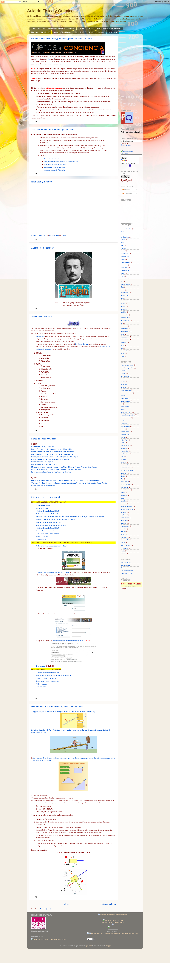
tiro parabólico (125, 545)
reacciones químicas (127, 368)
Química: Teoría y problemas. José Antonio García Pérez (78, 480)
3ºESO (81, 28)
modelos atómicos (126, 506)
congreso (124, 265)
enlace (123, 456)
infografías (124, 295)
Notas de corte (40, 666)
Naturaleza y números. (41, 182)
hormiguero (124, 292)
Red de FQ (112, 32)
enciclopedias (125, 284)
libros (123, 304)
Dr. (82, 344)
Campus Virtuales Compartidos (46, 531)
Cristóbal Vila (54, 235)
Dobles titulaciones (42, 536)
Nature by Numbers (38, 235)
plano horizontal (126, 412)
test (122, 348)
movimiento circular (127, 509)
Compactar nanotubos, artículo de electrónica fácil (61, 161)
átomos (123, 554)
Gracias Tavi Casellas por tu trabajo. (83, 711)
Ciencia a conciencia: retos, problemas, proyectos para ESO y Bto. (62, 39)
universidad (124, 351)
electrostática (125, 454)
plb (122, 323)
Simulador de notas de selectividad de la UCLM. (52, 572)
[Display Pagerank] (91, 940)
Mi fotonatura (125, 565)
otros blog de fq (126, 320)
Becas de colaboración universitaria (47, 673)
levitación (124, 495)
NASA (123, 240)
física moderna (125, 484)
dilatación (124, 448)
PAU (122, 242)
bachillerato (124, 254)
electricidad (124, 451)
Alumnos (101, 32)
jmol (122, 298)
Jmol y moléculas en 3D (42, 317)
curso (122, 273)
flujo (122, 479)
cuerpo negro (125, 445)
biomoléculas (125, 432)
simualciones (125, 337)
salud (122, 334)
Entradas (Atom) (45, 909)
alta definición (125, 426)
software (123, 342)
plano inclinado (126, 390)
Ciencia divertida (126, 229)
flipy (122, 287)
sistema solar (125, 540)
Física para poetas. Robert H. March (45, 464)
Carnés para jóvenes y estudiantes (47, 534)
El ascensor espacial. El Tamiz (55, 167)
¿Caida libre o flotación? (42, 248)
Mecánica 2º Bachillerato (84, 32)
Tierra (123, 370)
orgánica (123, 515)
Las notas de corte (42, 508)
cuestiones (124, 268)
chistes (123, 259)
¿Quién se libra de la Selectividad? (47, 511)
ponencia (124, 326)
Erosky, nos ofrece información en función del (71, 641)
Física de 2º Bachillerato (40, 32)
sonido (123, 542)
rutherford (124, 537)
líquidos (123, 501)
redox (123, 534)
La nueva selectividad (43, 505)
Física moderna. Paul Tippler (42, 462)
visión (123, 551)
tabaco (123, 345)
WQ (122, 245)
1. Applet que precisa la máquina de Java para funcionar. (51, 711)
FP (122, 234)
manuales (124, 309)
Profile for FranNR (119, 922)
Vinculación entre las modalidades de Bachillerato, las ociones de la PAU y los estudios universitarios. (70, 517)
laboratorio (124, 301)
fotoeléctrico (125, 482)
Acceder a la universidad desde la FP (48, 522)
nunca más (124, 315)
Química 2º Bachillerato (62, 32)
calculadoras (125, 256)
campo (123, 437)
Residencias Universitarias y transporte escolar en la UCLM (56, 519)
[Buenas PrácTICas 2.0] (130, 153)
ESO (122, 231)
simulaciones (125, 340)
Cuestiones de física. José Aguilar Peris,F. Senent (50, 459)
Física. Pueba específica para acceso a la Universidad (51, 449)
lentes (123, 493)
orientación (124, 317)
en (121, 281)
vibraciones (124, 548)
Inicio (66, 903)
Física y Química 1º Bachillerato (109, 28)
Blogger (108, 946)
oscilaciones (125, 518)
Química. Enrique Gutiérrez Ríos (43, 480)
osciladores (124, 520)
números (123, 512)
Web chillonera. (126, 568)
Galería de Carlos (126, 573)
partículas (124, 523)
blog (49, 59)
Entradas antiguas (108, 903)
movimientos (125, 379)
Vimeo (64, 235)
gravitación (124, 487)
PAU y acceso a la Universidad (45, 497)
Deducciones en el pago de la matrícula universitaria (53, 675)
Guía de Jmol (40, 336)
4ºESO (90, 28)
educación (124, 279)
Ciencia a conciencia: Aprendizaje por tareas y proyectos (53, 28)
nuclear (123, 409)
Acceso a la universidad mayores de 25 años (51, 525)
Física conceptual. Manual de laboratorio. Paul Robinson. (52, 452)
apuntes (123, 248)
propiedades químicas (128, 415)
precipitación (125, 526)
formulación (125, 376)
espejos (123, 462)
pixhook (89, 946)
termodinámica (126, 418)
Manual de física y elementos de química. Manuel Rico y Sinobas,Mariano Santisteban (64, 467)
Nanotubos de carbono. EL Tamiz (55, 164)
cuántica (123, 373)
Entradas (127, 189)
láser (122, 498)
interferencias (125, 401)
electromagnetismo (127, 365)
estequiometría (125, 468)
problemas (124, 328)
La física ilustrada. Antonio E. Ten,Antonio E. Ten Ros (51, 472)
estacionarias (125, 465)
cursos (123, 276)
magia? (123, 306)
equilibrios (124, 398)
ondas (123, 382)
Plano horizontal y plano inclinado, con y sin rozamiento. (57, 707)
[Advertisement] (128, 70)
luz (122, 404)
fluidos (123, 476)
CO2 (122, 420)
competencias (125, 262)
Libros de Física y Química (43, 439)
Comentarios (128, 193)
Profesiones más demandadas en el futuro (52, 546)
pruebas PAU (125, 331)
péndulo (123, 531)
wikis (122, 354)
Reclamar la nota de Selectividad (47, 514)
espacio (123, 459)
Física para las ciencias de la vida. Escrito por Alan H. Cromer (54, 454)
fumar (123, 290)
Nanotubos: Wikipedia (51, 159)
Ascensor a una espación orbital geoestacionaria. (54, 129)
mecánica (124, 504)
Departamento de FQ (127, 571)
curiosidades (125, 270)
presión (123, 529)
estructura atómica (127, 470)
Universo (124, 423)
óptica (123, 395)
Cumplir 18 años (41, 539)
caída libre (124, 440)
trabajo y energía (126, 393)
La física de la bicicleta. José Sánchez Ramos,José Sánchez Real (56, 469)
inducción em (125, 490)
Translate (128, 145)
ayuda (123, 251)
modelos (123, 312)
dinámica (124, 384)
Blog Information (106, 922)
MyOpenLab (125, 237)
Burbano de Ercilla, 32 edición (42, 447)
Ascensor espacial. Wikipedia (54, 170)
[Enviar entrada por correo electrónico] (36, 121)
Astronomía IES (126, 562)
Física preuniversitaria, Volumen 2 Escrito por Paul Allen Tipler (54, 457)
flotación (124, 473)
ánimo (123, 356)
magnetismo (125, 407)
